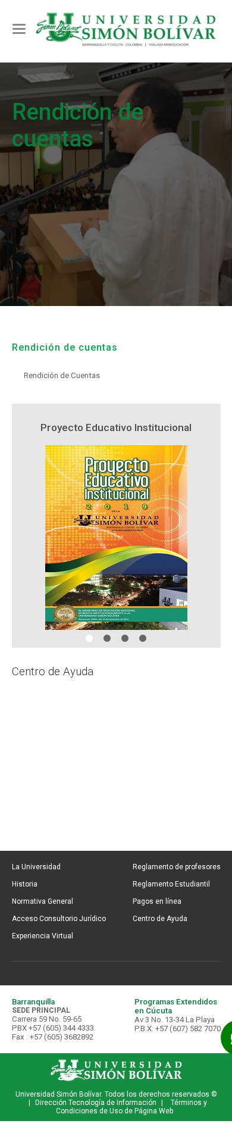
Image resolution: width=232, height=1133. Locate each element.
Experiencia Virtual (42, 936)
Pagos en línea (157, 901)
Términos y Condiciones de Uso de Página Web (131, 1106)
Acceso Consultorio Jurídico (59, 918)
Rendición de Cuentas (62, 375)
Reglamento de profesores (177, 867)
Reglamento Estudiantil (171, 884)
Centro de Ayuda (160, 918)
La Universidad (36, 867)
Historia (24, 884)
